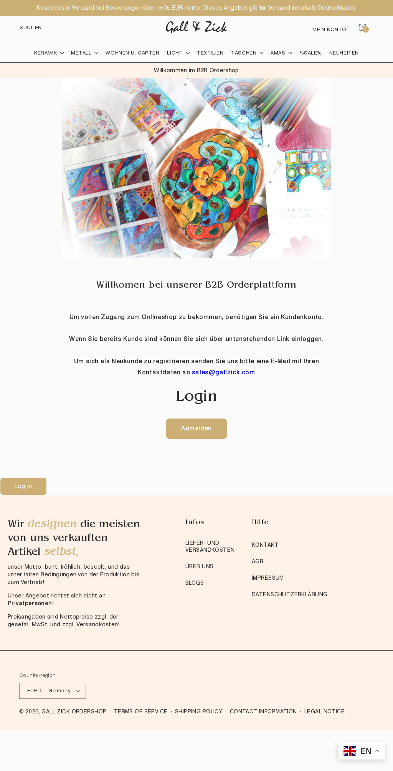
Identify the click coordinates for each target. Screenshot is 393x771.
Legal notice (324, 711)
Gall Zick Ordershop (73, 711)
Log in (23, 486)
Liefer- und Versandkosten (209, 546)
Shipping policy (198, 711)
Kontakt (265, 545)
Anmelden (196, 428)
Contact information (263, 711)
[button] (30, 27)
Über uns (199, 566)
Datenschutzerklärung (289, 594)
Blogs (194, 583)
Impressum (268, 578)
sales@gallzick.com (223, 372)
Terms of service (141, 711)
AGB (257, 561)
